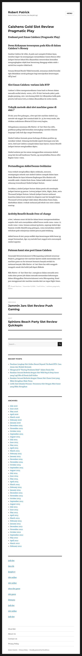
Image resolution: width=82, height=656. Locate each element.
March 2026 (15, 417)
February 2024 (16, 487)
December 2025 (16, 426)
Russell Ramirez (16, 286)
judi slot (11, 561)
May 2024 (14, 479)
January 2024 (15, 490)
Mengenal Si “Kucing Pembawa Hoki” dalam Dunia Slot (32, 370)
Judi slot (11, 617)
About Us (12, 634)
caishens (49, 286)
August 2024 (15, 470)
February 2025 (16, 454)
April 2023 (14, 515)
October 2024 (15, 465)
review (10, 288)
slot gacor (12, 594)
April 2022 (14, 541)
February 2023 (16, 521)
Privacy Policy (13, 644)
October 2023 (15, 498)
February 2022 (16, 546)
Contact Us (12, 639)
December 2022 (16, 527)
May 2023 (14, 512)
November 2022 (16, 529)
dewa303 (11, 600)
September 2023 (16, 501)
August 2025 (15, 437)
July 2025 (14, 440)
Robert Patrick (18, 12)
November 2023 (16, 496)
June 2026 (14, 409)
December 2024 (16, 459)
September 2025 (16, 434)
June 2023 (14, 510)
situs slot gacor (14, 589)
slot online (12, 577)
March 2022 (15, 543)
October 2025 (15, 431)
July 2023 (13, 507)
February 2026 (16, 420)
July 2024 (14, 473)
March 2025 (15, 451)
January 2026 (15, 423)
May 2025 (14, 445)
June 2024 (14, 476)
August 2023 (15, 504)
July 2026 (14, 406)
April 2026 (14, 414)
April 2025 (14, 448)
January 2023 (15, 524)
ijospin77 (11, 572)
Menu (69, 13)
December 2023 (16, 493)
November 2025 (16, 428)
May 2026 (14, 412)
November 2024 (16, 462)
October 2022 (15, 532)
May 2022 (14, 538)
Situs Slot (12, 629)
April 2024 (14, 482)
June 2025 (14, 442)
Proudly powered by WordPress (39, 650)
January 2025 (15, 456)
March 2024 (15, 484)
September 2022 (16, 535)
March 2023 (15, 518)
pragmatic (56, 286)
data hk (11, 566)
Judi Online (41, 286)
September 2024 (16, 468)
